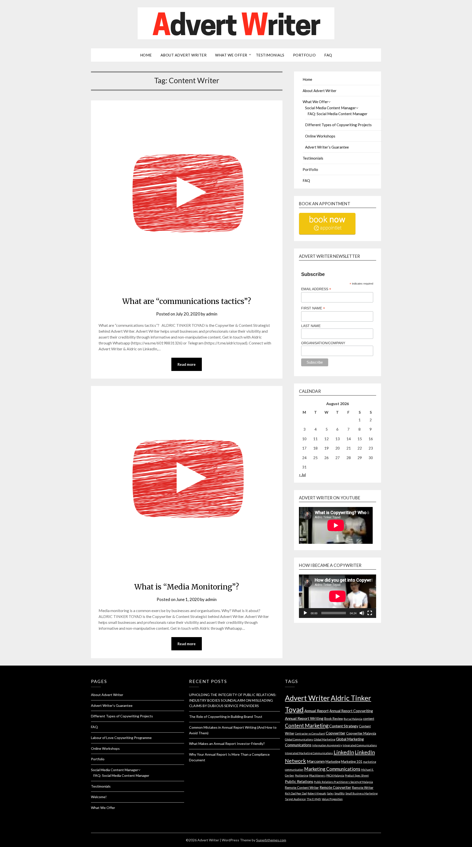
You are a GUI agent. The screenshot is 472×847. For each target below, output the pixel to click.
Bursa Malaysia (353, 718)
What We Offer (231, 55)
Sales (330, 793)
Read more (186, 364)
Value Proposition (332, 799)
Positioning (301, 775)
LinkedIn (344, 752)
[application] (337, 596)
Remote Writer (362, 788)
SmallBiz (339, 793)
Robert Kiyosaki (317, 793)
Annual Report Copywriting (351, 711)
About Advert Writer (184, 55)
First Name (313, 308)
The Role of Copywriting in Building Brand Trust (225, 716)
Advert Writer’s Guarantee (327, 147)
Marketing (332, 762)
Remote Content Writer (302, 788)
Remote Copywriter (335, 787)
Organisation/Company (323, 343)
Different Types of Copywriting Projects (338, 125)
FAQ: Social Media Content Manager (338, 113)
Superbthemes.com (271, 840)
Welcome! (99, 797)
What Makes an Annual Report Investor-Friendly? (227, 743)
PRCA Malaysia (335, 775)
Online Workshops (320, 136)
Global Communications (299, 739)
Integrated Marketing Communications (309, 753)
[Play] (305, 613)
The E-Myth (314, 799)
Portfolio (304, 55)
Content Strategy (343, 726)
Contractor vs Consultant (310, 733)
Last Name (311, 326)
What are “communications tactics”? (186, 301)
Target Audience (295, 799)
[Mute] (361, 613)
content (368, 719)
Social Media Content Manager (330, 108)
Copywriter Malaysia (361, 733)
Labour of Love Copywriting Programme (121, 738)
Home (146, 55)
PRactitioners (317, 775)
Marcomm (316, 761)
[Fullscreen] (369, 613)
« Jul (302, 474)
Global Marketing (324, 739)
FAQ (328, 55)
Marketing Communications (332, 769)
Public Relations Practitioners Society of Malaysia (343, 781)
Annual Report (316, 710)
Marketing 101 (351, 762)
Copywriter (335, 733)
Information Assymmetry (327, 745)
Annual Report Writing (304, 718)
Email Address (316, 289)
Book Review (333, 719)
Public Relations (299, 781)
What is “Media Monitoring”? (186, 586)
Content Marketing (306, 725)
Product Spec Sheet (357, 775)
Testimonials (270, 55)
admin (211, 313)
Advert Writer (307, 698)
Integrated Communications (360, 745)
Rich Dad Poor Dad (296, 793)
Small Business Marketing (361, 793)
